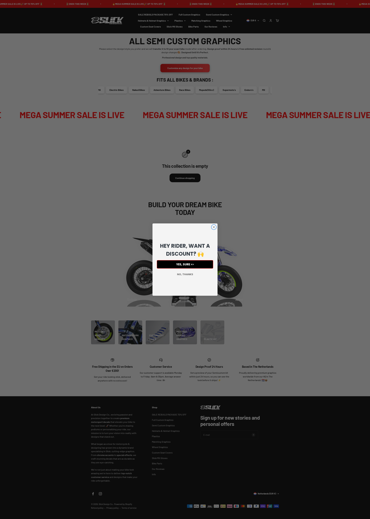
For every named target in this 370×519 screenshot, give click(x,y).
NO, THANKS (185, 274)
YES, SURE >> (185, 264)
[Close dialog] (213, 227)
